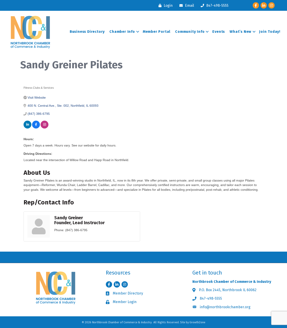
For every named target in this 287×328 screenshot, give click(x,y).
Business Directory (87, 31)
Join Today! (269, 31)
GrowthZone (197, 322)
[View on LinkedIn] (27, 127)
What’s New (240, 31)
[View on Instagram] (44, 127)
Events (218, 31)
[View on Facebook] (36, 127)
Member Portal (156, 31)
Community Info (189, 31)
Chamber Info (122, 31)
